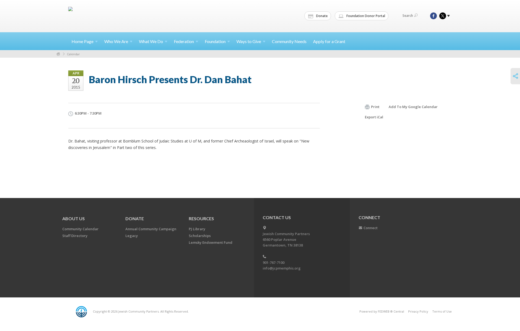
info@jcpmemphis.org (282, 268)
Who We (116, 41)
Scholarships (200, 235)
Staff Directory (74, 235)
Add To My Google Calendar (413, 106)
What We (151, 41)
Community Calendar (80, 228)
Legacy (131, 235)
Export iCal (374, 117)
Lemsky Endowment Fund (210, 242)
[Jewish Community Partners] (71, 15)
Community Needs (289, 41)
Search (407, 15)
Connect (370, 227)
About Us (73, 218)
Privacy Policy (418, 311)
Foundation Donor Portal (365, 16)
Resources (201, 218)
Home (82, 41)
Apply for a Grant (329, 41)
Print (375, 106)
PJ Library (197, 228)
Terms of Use (442, 311)
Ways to (248, 41)
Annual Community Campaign (150, 228)
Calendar (73, 54)
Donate (321, 16)
